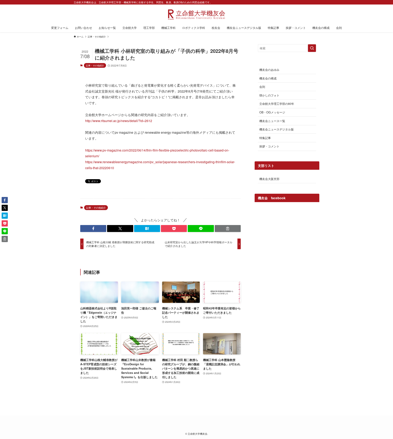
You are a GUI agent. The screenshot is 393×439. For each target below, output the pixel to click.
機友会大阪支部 (269, 179)
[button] (93, 228)
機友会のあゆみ (269, 70)
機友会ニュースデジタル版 (276, 129)
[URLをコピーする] (228, 228)
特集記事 (265, 138)
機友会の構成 (268, 78)
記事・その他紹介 (95, 65)
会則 (262, 87)
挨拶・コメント (269, 146)
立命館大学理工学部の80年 (276, 104)
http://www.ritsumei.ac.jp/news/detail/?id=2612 (118, 120)
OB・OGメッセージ (272, 112)
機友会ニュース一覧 (272, 121)
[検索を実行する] (312, 48)
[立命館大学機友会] (196, 14)
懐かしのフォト (269, 95)
